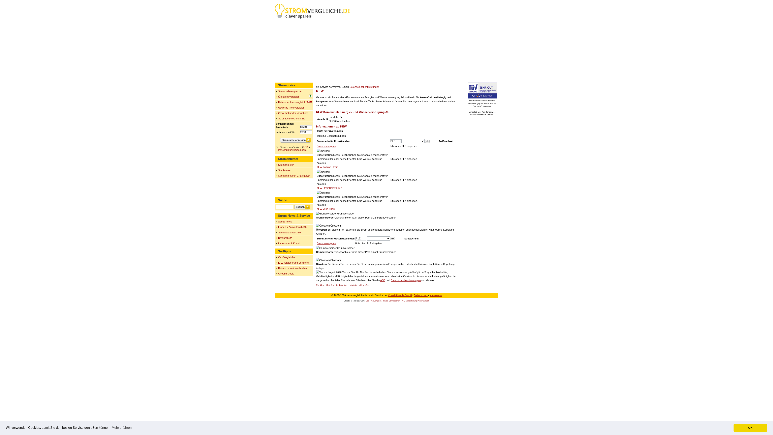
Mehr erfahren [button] (122, 427)
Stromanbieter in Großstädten (294, 175)
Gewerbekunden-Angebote (293, 113)
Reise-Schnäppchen (391, 301)
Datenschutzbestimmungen (406, 280)
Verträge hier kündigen (337, 285)
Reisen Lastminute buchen (293, 268)
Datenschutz (285, 238)
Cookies (320, 285)
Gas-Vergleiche (286, 257)
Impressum (436, 295)
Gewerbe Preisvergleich (291, 107)
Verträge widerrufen (359, 285)
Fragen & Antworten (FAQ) (292, 227)
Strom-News (285, 221)
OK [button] (750, 427)
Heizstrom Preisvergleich (292, 102)
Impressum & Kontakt (289, 243)
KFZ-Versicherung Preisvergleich (415, 301)
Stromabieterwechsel (289, 232)
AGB (382, 280)
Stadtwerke (284, 170)
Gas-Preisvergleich (373, 301)
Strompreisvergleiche (290, 91)
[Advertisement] (386, 51)
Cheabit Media (286, 273)
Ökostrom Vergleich (289, 96)
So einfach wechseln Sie (291, 118)
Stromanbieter (286, 165)
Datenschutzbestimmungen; (364, 87)
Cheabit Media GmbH (400, 295)
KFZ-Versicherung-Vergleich (293, 262)
